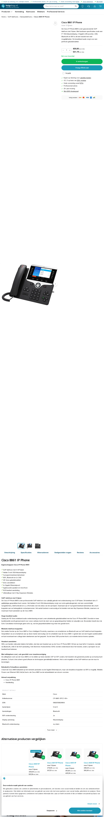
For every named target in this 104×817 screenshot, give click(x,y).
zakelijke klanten (85, 78)
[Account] (95, 6)
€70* (81, 83)
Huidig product (35, 751)
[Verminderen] (63, 50)
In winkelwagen (82, 61)
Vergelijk (68, 73)
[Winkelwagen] (100, 6)
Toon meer (51, 730)
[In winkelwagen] (43, 757)
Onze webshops (88, 1)
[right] (55, 284)
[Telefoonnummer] (82, 6)
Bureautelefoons (26, 17)
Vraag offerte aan (82, 68)
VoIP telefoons (13, 17)
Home (3, 17)
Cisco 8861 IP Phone (42, 17)
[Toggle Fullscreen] (55, 23)
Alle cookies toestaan (84, 810)
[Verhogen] (69, 50)
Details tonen (92, 804)
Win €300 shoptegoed (71, 91)
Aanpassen (51, 810)
